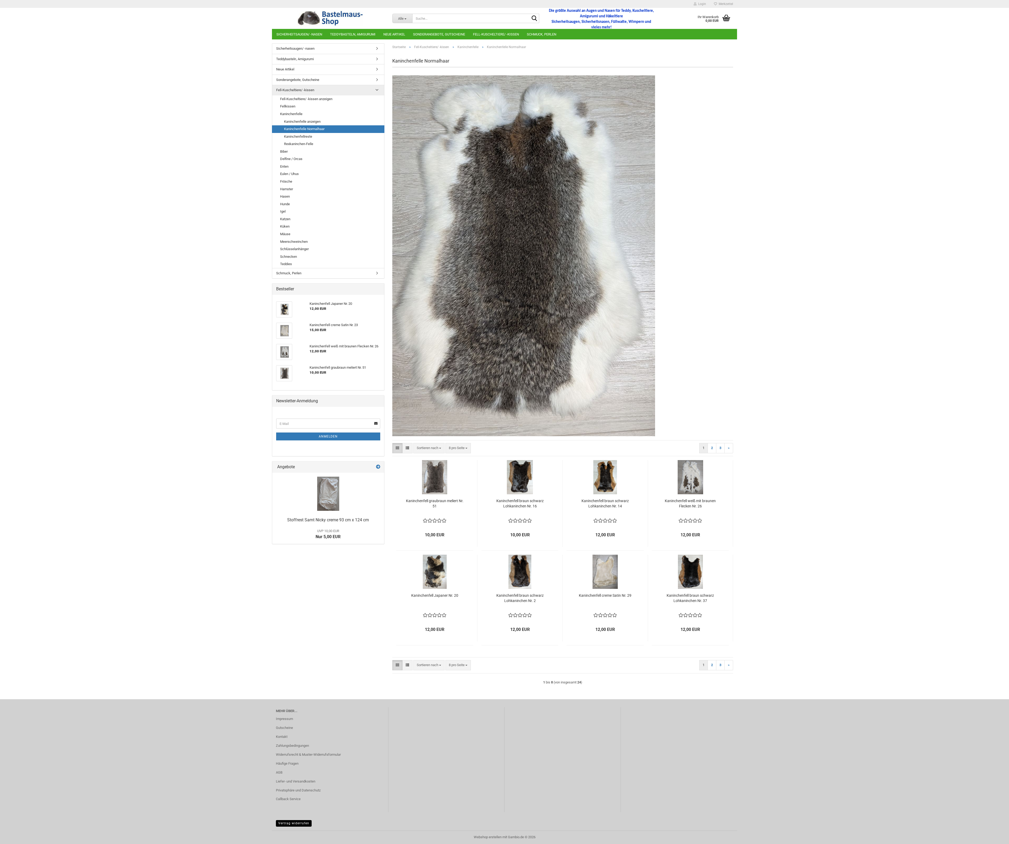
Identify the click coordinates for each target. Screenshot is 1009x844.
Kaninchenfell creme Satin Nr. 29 (605, 595)
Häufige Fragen (287, 763)
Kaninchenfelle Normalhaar (304, 129)
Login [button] (701, 4)
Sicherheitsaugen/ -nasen (299, 34)
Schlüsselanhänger (294, 249)
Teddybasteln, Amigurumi (352, 34)
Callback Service (288, 799)
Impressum (284, 719)
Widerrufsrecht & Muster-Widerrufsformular (308, 754)
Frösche (286, 181)
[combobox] (429, 448)
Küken (285, 226)
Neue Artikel (394, 34)
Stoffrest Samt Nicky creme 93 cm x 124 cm (328, 519)
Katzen (285, 219)
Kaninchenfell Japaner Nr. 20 (434, 595)
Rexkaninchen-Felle (298, 144)
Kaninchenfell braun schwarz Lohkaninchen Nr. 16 (520, 503)
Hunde (285, 204)
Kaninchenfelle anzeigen (302, 121)
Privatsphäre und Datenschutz (298, 790)
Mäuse (285, 234)
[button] (397, 448)
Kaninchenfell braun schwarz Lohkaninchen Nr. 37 (690, 598)
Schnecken (288, 257)
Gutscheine (284, 728)
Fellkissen (287, 106)
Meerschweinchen (294, 242)
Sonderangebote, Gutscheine (439, 34)
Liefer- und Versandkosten (295, 781)
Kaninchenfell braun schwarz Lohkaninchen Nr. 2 (520, 598)
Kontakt (281, 737)
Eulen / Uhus (289, 174)
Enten (284, 166)
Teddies (286, 264)
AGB (279, 772)
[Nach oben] (994, 836)
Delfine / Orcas (291, 159)
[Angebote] (378, 467)
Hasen (285, 196)
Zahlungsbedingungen (292, 746)
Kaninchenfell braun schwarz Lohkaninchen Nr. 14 (605, 503)
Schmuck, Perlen (541, 34)
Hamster (286, 189)
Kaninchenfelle (291, 114)
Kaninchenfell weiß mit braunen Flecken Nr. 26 (690, 503)
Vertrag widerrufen (293, 823)
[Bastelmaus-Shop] (330, 18)
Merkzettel (725, 4)
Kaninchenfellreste (298, 136)
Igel (283, 211)
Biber (284, 151)
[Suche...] (534, 18)
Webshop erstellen (488, 837)
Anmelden (328, 436)
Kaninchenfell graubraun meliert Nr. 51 (435, 503)
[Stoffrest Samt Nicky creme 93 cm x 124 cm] (328, 494)
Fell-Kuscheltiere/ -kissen (496, 34)
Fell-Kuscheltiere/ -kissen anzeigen (306, 99)
